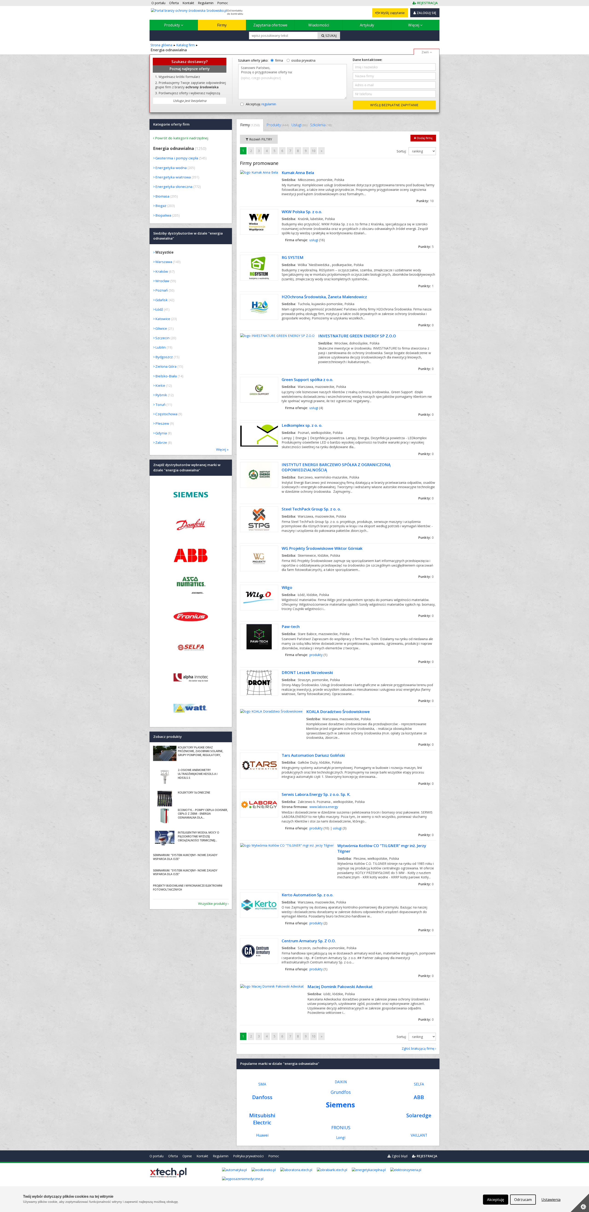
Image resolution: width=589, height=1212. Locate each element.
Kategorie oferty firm (171, 124)
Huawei (262, 1135)
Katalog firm (185, 45)
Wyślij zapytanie (392, 13)
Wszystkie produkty (212, 903)
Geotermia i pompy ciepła (176, 158)
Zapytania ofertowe (270, 25)
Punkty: (425, 201)
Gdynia (161, 433)
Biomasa (162, 196)
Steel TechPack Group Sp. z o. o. (311, 509)
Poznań (161, 290)
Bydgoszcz (164, 357)
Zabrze (161, 442)
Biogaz (160, 205)
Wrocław (162, 280)
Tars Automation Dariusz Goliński (313, 755)
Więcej (414, 25)
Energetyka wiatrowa (173, 177)
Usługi (299, 124)
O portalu (157, 1156)
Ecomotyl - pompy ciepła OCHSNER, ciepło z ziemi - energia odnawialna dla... (203, 814)
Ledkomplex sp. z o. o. (302, 425)
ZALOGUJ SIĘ (426, 13)
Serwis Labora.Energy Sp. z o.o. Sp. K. (316, 794)
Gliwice (161, 328)
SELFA (419, 1084)
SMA (262, 1084)
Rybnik (161, 395)
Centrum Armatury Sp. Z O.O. (309, 940)
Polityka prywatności (248, 1156)
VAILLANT (419, 1135)
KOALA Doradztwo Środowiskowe (338, 711)
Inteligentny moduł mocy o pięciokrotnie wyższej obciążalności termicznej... (198, 836)
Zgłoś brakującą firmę (418, 1048)
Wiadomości (318, 25)
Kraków (161, 271)
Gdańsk (161, 300)
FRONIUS (340, 1127)
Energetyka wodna (171, 167)
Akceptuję (261, 104)
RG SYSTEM (292, 257)
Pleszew (162, 423)
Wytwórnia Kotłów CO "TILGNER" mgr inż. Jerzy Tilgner (381, 848)
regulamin (268, 104)
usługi (313, 240)
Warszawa (163, 261)
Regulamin (220, 1156)
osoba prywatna (303, 60)
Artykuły (367, 25)
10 (313, 151)
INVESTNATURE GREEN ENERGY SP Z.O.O (357, 335)
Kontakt (202, 1156)
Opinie (187, 1156)
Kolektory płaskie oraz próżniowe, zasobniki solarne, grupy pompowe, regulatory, (200, 751)
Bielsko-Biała (166, 376)
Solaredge (418, 1115)
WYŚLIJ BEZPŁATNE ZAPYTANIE (394, 105)
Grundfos (341, 1092)
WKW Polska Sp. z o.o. (302, 211)
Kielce (160, 385)
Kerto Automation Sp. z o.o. (307, 894)
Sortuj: (402, 151)
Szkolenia (321, 124)
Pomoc (273, 1156)
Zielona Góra (165, 366)
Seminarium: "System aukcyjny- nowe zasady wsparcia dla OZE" (185, 857)
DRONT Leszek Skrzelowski (307, 672)
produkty (316, 655)
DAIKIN (341, 1082)
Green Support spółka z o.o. (307, 379)
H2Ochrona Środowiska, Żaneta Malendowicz (324, 296)
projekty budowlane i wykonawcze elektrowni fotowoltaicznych (187, 887)
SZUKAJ (330, 35)
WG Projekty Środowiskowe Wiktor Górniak (322, 548)
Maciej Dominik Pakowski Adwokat (340, 986)
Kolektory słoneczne (194, 792)
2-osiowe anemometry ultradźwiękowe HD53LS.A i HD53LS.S (197, 774)
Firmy (222, 25)
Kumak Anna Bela (298, 172)
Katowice (162, 318)
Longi (340, 1137)
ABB (419, 1097)
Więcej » (222, 449)
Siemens (340, 1104)
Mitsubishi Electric (262, 1119)
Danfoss (262, 1097)
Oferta (173, 1156)
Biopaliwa (163, 215)
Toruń (160, 404)
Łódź (159, 309)
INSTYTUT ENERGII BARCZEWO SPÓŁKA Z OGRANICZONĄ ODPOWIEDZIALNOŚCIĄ (336, 467)
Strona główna (161, 45)
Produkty (172, 25)
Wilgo (287, 587)
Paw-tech (291, 626)
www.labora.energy (323, 807)
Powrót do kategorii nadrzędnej (181, 138)
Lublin (160, 347)
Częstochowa (166, 414)
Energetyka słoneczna (173, 186)
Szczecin (162, 337)
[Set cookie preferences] (580, 1203)
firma (279, 60)
